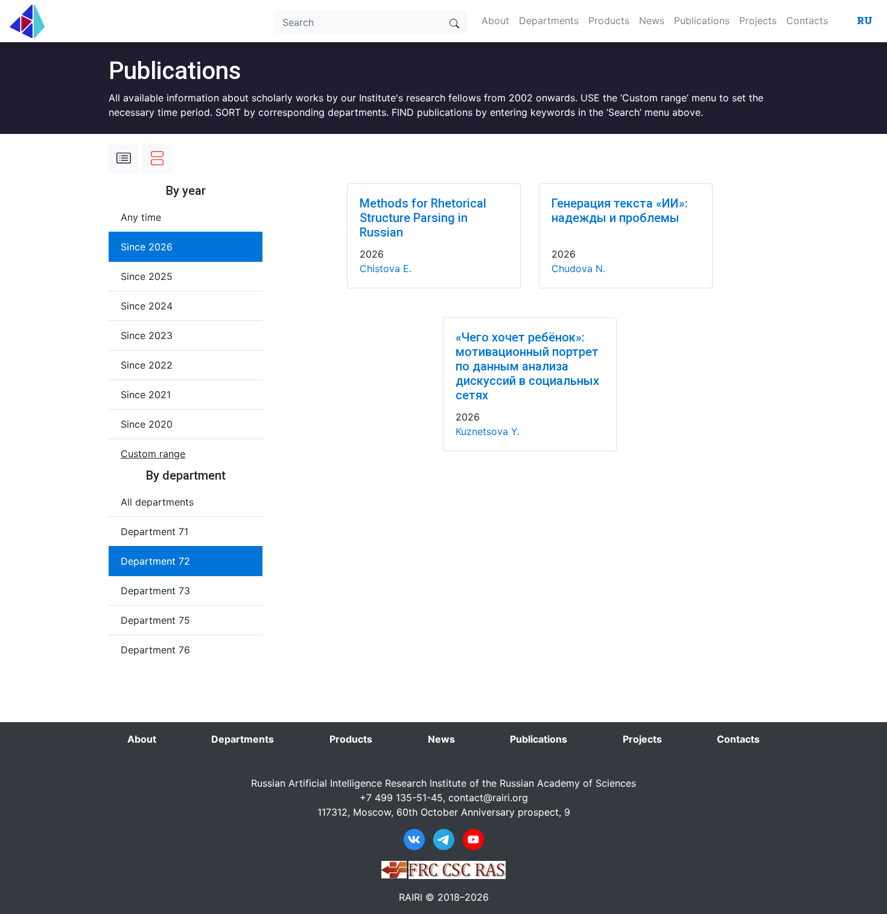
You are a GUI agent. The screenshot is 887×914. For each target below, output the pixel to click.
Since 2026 (147, 247)
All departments (157, 502)
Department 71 (154, 531)
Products (608, 20)
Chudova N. (578, 268)
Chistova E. (386, 268)
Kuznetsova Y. (488, 431)
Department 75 (155, 620)
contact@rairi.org (488, 798)
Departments (549, 20)
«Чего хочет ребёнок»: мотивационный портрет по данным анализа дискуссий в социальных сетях (527, 366)
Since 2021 (146, 395)
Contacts (807, 20)
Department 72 (155, 561)
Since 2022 (147, 365)
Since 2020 (147, 424)
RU (865, 20)
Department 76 (155, 650)
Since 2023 (147, 335)
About (495, 20)
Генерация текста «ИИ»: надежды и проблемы (620, 210)
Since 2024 (147, 306)
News (651, 20)
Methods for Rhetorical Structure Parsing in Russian (423, 218)
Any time (141, 217)
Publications (702, 20)
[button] (153, 454)
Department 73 (155, 591)
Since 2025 (147, 276)
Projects (758, 20)
